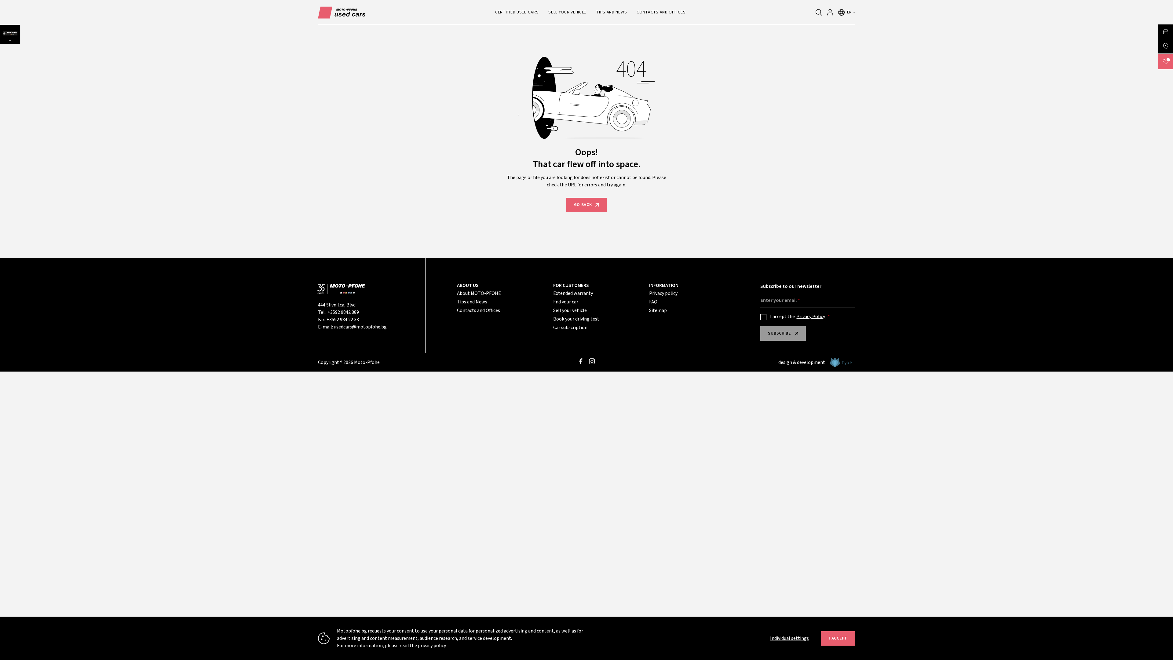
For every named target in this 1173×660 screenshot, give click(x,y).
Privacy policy (663, 293)
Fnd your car (565, 301)
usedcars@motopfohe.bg (360, 327)
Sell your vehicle (570, 310)
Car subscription (570, 327)
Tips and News (472, 301)
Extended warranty (573, 293)
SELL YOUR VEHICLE (567, 12)
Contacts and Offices (478, 310)
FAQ (653, 301)
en (849, 12)
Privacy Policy (810, 316)
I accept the (797, 316)
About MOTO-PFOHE (479, 293)
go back (583, 205)
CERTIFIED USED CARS (517, 12)
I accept (838, 638)
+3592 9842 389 (343, 312)
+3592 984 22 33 (343, 319)
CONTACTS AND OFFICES (661, 12)
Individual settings (789, 638)
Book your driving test (576, 319)
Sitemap (658, 310)
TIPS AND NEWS (611, 12)
